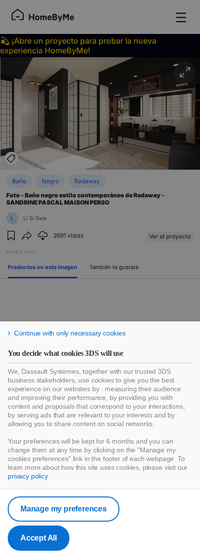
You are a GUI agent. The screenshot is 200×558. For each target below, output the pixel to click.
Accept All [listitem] (38, 538)
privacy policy (28, 476)
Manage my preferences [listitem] (63, 509)
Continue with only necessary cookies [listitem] (70, 333)
